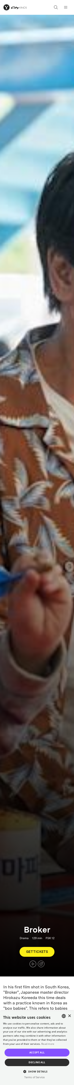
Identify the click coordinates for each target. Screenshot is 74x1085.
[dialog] (37, 1048)
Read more (47, 1044)
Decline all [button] (37, 1062)
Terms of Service (34, 1077)
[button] (36, 1071)
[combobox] (64, 1016)
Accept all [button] (37, 1052)
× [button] (69, 1015)
